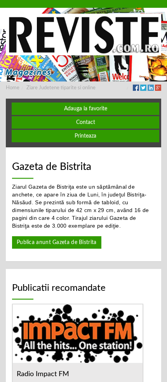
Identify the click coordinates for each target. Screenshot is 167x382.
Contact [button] (85, 122)
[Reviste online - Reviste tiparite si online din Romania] (83, 34)
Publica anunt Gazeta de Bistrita (57, 242)
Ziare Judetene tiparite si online (61, 87)
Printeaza (85, 136)
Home (12, 87)
